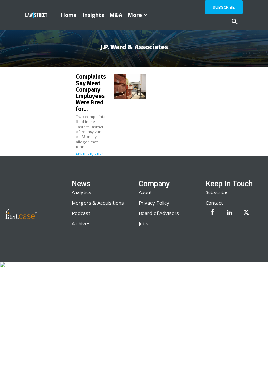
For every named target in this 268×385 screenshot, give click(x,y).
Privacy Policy (154, 202)
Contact (214, 202)
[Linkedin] (229, 213)
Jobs (143, 223)
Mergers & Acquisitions (98, 202)
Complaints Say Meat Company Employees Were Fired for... (91, 93)
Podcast (81, 213)
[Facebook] (212, 213)
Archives (81, 223)
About (145, 192)
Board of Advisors (159, 213)
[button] (235, 22)
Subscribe (216, 192)
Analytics (81, 192)
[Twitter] (246, 213)
